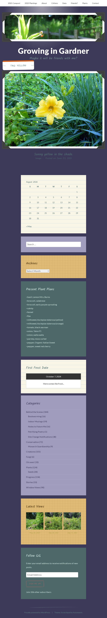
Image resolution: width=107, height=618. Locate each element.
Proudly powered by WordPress (37, 612)
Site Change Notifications (40, 437)
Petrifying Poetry (36, 431)
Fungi (28, 457)
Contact (95, 3)
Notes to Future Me (37, 426)
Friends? (74, 3)
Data (64, 3)
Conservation (32, 442)
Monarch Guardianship (39, 446)
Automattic (77, 612)
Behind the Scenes (34, 412)
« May (29, 226)
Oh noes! (30, 462)
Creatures (30, 451)
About (44, 3)
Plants (85, 3)
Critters (54, 3)
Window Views (33, 487)
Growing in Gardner (53, 50)
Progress (30, 477)
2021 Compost (14, 3)
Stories (29, 482)
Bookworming (34, 416)
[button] (34, 524)
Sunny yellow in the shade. (53, 154)
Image (38, 158)
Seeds (31, 472)
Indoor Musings (35, 421)
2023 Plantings (31, 3)
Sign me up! (35, 583)
